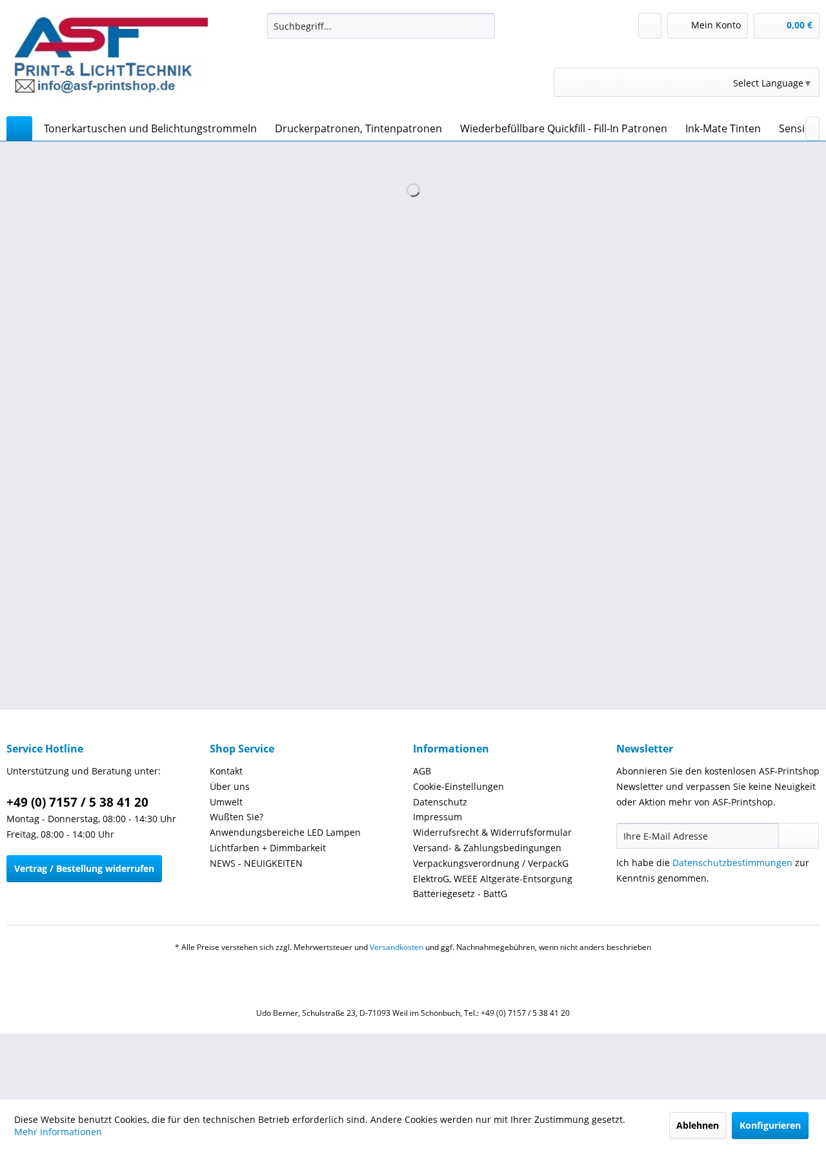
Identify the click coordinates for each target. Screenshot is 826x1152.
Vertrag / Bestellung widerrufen (84, 868)
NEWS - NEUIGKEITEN (256, 863)
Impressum (437, 817)
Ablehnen (697, 1125)
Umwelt (226, 802)
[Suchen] (483, 26)
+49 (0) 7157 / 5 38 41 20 (77, 802)
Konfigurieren (770, 1125)
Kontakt (226, 771)
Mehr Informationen (58, 1132)
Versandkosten (396, 947)
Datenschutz (440, 802)
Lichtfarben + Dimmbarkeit (268, 848)
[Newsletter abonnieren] (798, 836)
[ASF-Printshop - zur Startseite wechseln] (110, 61)
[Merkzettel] (649, 26)
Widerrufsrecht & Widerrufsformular (492, 832)
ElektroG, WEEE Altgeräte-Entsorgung (492, 879)
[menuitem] (381, 26)
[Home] (19, 128)
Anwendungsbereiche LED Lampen (285, 832)
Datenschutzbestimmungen (732, 862)
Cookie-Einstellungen (458, 786)
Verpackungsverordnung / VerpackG (491, 863)
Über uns (230, 786)
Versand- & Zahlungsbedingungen (487, 848)
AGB (422, 771)
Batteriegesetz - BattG (460, 893)
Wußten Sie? (236, 817)
